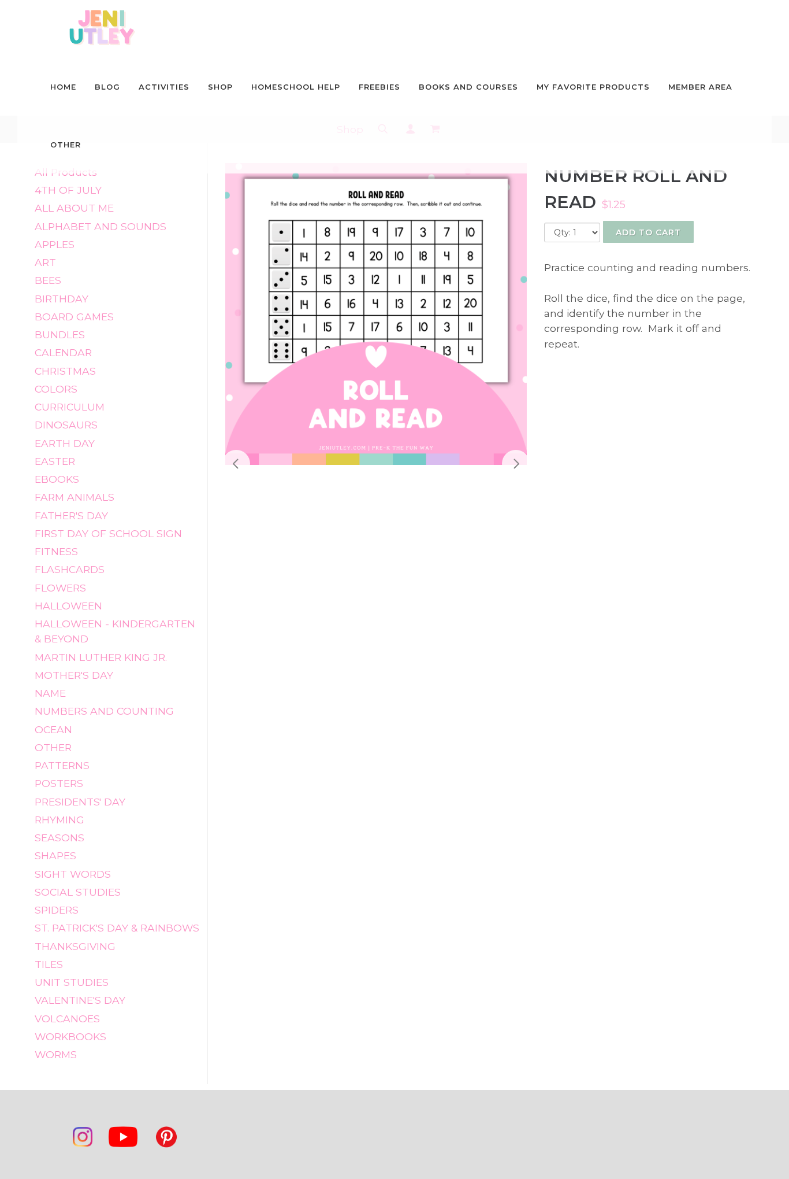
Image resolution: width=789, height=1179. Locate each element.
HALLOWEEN (68, 606)
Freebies (379, 86)
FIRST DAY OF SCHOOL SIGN (108, 533)
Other (65, 144)
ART (45, 262)
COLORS (56, 389)
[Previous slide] (236, 464)
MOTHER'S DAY (74, 675)
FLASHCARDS (70, 569)
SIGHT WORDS (73, 874)
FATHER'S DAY (71, 515)
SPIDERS (57, 910)
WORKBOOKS (70, 1036)
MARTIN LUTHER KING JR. (101, 657)
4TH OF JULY (68, 190)
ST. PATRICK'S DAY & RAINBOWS (117, 928)
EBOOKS (57, 479)
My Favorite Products (593, 86)
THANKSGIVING (75, 946)
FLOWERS (60, 588)
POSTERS (59, 783)
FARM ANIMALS (74, 497)
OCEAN (53, 729)
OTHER (53, 747)
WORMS (56, 1054)
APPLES (55, 244)
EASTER (55, 461)
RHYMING (59, 820)
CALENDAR (63, 352)
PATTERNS (62, 765)
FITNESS (56, 551)
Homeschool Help (295, 86)
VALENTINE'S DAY (80, 1000)
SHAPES (55, 855)
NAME (50, 693)
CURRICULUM (70, 407)
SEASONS (59, 837)
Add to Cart (648, 232)
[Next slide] (516, 464)
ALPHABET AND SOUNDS (100, 226)
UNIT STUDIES (72, 982)
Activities (164, 86)
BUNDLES (60, 334)
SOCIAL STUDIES (78, 892)
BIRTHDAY (61, 299)
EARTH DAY (65, 443)
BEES (48, 280)
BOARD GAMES (74, 317)
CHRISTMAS (65, 371)
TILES (49, 964)
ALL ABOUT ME (74, 208)
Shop (220, 86)
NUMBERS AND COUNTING (104, 711)
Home (63, 86)
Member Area (700, 86)
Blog (107, 86)
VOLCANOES (67, 1018)
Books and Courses (468, 86)
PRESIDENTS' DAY (80, 802)
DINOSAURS (66, 425)
